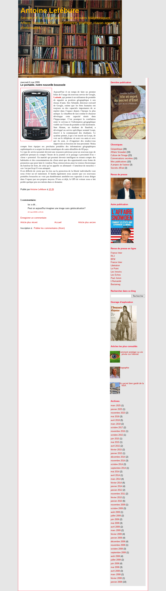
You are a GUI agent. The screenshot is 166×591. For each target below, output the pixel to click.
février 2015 (116, 449)
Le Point (115, 268)
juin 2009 (115, 519)
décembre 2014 (118, 457)
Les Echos (116, 275)
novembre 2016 (118, 431)
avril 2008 (115, 571)
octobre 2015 (117, 435)
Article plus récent (28, 222)
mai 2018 (115, 416)
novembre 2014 (118, 460)
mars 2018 (116, 424)
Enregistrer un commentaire (33, 218)
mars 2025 (116, 405)
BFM (113, 259)
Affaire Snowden (118, 152)
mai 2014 (115, 471)
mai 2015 (115, 442)
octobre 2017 (117, 427)
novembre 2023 (118, 413)
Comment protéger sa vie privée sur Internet (131, 353)
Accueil (57, 222)
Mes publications (119, 161)
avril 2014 (115, 475)
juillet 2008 (116, 560)
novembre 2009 (118, 504)
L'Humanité (116, 281)
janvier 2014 (116, 486)
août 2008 (115, 556)
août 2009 (115, 512)
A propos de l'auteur (120, 164)
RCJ (113, 256)
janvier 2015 (116, 453)
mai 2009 (115, 523)
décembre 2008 (118, 541)
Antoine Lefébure (49, 10)
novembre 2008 (118, 545)
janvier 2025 (116, 409)
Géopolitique (116, 149)
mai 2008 (115, 567)
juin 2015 (115, 438)
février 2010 (116, 497)
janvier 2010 (116, 501)
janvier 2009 (116, 538)
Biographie (124, 367)
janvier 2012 (116, 490)
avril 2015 (115, 446)
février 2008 (116, 578)
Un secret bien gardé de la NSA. (131, 384)
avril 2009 (115, 527)
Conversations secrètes (122, 158)
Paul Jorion (116, 278)
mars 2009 (116, 530)
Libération (115, 265)
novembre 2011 (118, 493)
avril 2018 (115, 420)
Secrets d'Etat (117, 168)
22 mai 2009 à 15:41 (35, 212)
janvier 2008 (116, 582)
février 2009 (116, 534)
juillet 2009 (116, 515)
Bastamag (115, 284)
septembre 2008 (118, 552)
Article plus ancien (87, 222)
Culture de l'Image (119, 155)
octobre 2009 (117, 508)
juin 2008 (115, 563)
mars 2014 (116, 479)
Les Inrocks (116, 272)
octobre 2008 (117, 549)
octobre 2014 (117, 464)
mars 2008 (116, 574)
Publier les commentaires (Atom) (49, 228)
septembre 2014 (118, 468)
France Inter (116, 253)
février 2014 (116, 482)
